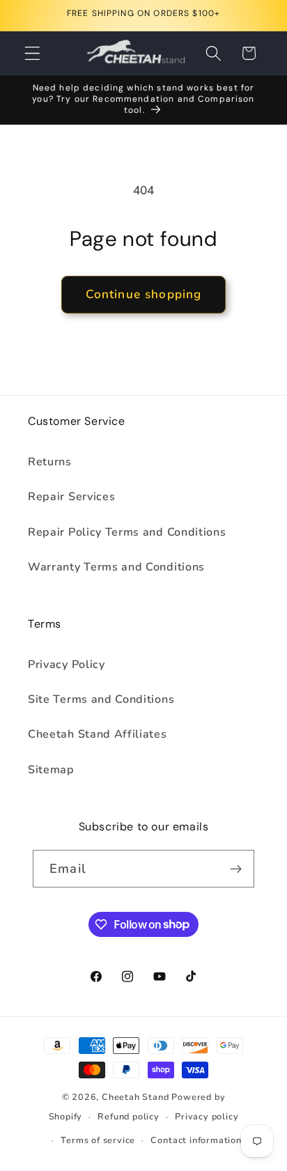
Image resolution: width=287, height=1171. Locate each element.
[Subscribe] (236, 868)
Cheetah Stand (136, 1097)
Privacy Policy (66, 664)
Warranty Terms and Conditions (116, 567)
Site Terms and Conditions (101, 699)
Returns (50, 462)
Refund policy (128, 1116)
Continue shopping (144, 294)
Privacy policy (206, 1116)
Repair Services (71, 496)
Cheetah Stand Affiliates (97, 734)
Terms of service (98, 1140)
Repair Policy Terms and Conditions (127, 532)
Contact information (195, 1140)
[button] (32, 53)
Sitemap (51, 769)
